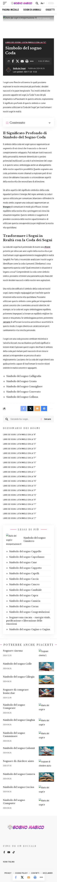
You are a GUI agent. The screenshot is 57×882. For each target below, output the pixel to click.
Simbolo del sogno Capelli (24, 573)
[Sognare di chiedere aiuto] (46, 764)
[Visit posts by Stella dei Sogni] (8, 70)
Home (7, 19)
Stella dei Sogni (19, 68)
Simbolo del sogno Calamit (19, 748)
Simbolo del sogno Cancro (24, 584)
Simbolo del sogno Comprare (14, 706)
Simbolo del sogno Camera (19, 774)
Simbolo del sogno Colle (17, 663)
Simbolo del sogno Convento (23, 391)
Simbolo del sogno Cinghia (19, 719)
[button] (5, 3)
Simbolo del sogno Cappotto (25, 568)
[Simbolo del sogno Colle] (46, 666)
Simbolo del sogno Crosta (21, 381)
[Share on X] (17, 61)
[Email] (22, 61)
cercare (6, 321)
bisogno (7, 206)
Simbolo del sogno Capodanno (26, 557)
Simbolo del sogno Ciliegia (19, 676)
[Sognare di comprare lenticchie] (46, 692)
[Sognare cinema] (46, 653)
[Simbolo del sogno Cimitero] (13, 539)
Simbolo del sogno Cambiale (25, 590)
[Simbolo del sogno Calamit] (46, 751)
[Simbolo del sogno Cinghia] (46, 722)
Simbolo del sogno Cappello (25, 551)
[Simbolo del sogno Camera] (46, 777)
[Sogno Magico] (21, 3)
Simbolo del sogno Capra (23, 595)
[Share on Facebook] (13, 61)
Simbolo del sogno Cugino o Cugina (29, 629)
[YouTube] (9, 852)
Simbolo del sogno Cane (23, 562)
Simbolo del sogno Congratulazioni (29, 612)
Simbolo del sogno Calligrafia (23, 376)
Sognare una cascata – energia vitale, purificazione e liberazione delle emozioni (28, 620)
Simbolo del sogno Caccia (23, 579)
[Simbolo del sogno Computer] (46, 803)
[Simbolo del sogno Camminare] (46, 735)
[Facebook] (4, 852)
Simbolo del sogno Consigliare (24, 386)
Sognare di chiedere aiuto (18, 761)
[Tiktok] (13, 852)
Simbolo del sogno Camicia (24, 601)
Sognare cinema (13, 650)
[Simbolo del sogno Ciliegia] (46, 679)
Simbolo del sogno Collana (22, 396)
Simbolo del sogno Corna (23, 606)
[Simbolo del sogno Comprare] (46, 707)
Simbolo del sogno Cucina (18, 787)
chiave (47, 246)
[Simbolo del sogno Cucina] (46, 790)
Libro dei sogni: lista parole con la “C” (26, 19)
